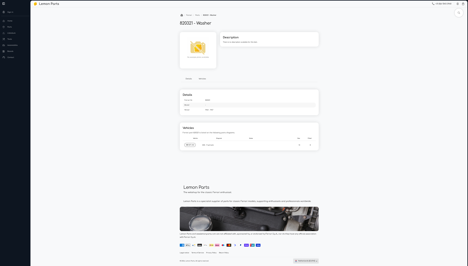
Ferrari (189, 15)
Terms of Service (197, 253)
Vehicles (202, 79)
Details (189, 79)
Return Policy (224, 253)
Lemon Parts (190, 261)
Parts (197, 15)
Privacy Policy (211, 253)
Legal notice (184, 253)
